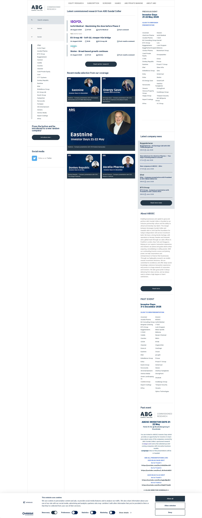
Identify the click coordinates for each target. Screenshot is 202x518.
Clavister (40, 69)
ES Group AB (41, 92)
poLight (157, 355)
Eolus (144, 77)
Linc (158, 43)
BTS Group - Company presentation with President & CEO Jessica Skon (154, 191)
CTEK (144, 59)
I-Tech (157, 324)
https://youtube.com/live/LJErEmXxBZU (156, 471)
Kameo (118, 3)
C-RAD (143, 332)
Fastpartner (41, 98)
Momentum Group (163, 50)
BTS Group (41, 54)
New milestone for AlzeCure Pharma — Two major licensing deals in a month (155, 157)
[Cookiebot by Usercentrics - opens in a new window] (28, 513)
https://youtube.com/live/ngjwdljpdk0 (156, 480)
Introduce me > (46, 137)
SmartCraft (160, 81)
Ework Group (41, 95)
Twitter (49, 158)
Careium (40, 60)
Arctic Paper (41, 48)
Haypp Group (146, 96)
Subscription (93, 3)
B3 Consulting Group (149, 40)
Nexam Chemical (160, 335)
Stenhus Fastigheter (162, 371)
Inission (159, 33)
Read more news (156, 203)
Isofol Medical (103, 30)
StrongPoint (161, 88)
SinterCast (160, 74)
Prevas (159, 61)
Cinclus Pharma (147, 50)
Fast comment (124, 30)
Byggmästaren (42, 57)
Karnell (159, 40)
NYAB (157, 342)
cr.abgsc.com (147, 444)
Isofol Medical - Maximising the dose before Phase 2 (95, 26)
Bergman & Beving (147, 324)
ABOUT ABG (151, 3)
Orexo (159, 59)
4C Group (160, 103)
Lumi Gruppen (161, 45)
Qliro (158, 71)
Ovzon (157, 352)
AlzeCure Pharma (148, 35)
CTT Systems (42, 77)
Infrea (39, 119)
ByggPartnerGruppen (149, 48)
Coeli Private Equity (43, 72)
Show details (124, 512)
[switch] (75, 512)
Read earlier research (101, 64)
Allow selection (170, 505)
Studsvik (158, 378)
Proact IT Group (162, 64)
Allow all (170, 499)
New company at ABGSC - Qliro (151, 166)
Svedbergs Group (163, 92)
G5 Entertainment (43, 107)
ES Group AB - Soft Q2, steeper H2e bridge (90, 38)
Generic (40, 110)
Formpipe (40, 104)
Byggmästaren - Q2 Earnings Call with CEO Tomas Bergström (155, 146)
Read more (156, 288)
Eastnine (40, 83)
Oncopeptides (161, 55)
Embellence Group (43, 89)
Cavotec (40, 66)
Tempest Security (163, 96)
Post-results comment (127, 41)
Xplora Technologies (162, 391)
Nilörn (157, 338)
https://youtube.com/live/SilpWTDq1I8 (156, 485)
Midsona (159, 48)
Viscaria (157, 388)
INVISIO (157, 319)
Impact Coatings (42, 116)
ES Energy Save (147, 81)
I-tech (159, 38)
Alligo (39, 45)
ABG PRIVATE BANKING (134, 3)
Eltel (38, 86)
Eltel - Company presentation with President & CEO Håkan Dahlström (156, 178)
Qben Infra (160, 67)
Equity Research (76, 3)
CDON (143, 342)
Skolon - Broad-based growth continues (89, 51)
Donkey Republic (42, 80)
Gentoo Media (42, 113)
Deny (170, 512)
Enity (144, 74)
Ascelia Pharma (42, 51)
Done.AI (143, 348)
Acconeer (145, 33)
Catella (39, 63)
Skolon (100, 55)
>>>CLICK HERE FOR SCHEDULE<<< (156, 490)
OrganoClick (159, 345)
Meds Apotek (159, 330)
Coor (39, 74)
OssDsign (158, 348)
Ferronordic (41, 101)
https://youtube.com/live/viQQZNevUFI (156, 465)
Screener (107, 3)
